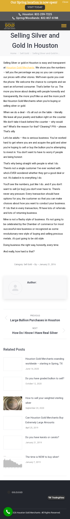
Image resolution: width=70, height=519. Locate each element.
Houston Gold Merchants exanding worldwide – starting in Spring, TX (44, 361)
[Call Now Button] (8, 511)
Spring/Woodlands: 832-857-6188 (37, 18)
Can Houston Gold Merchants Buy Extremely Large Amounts (44, 420)
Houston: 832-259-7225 (37, 14)
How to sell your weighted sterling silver (44, 400)
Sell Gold (28, 264)
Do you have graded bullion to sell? (44, 378)
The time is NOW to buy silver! (42, 456)
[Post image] (12, 364)
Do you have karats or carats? (42, 437)
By (35, 264)
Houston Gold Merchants (20, 67)
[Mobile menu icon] (64, 26)
